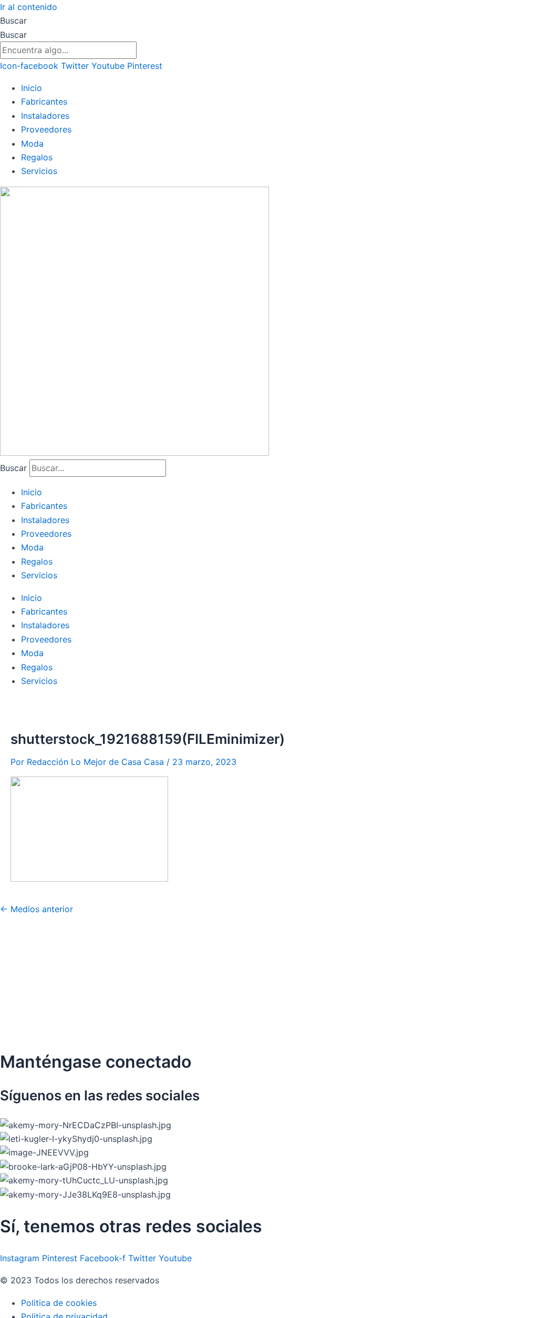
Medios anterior (36, 909)
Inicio (31, 88)
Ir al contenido (28, 7)
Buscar (13, 20)
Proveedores (46, 129)
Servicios (39, 171)
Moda (32, 143)
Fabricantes (44, 101)
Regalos (37, 157)
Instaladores (45, 115)
